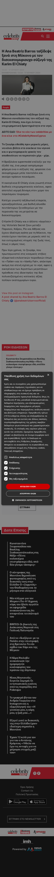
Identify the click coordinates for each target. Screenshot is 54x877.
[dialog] (27, 438)
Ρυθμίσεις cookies (36, 448)
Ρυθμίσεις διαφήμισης (31, 441)
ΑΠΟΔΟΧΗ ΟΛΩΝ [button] (28, 486)
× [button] (48, 375)
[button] (27, 500)
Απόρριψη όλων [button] (28, 493)
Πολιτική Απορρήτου (13, 451)
